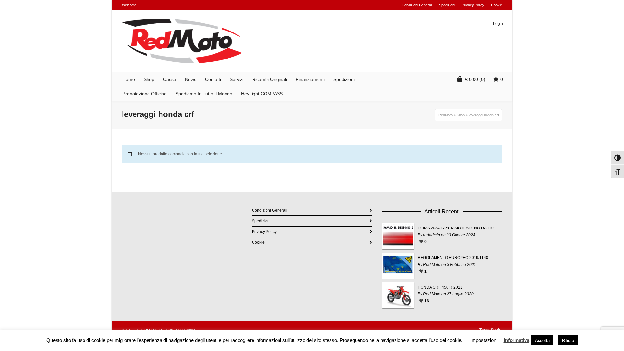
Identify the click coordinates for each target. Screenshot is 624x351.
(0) (475, 79)
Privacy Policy (473, 5)
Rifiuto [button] (568, 340)
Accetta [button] (542, 340)
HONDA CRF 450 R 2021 (440, 287)
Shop (461, 115)
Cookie (496, 5)
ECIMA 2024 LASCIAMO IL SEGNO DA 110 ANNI (458, 228)
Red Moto (431, 264)
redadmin (431, 235)
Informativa (516, 340)
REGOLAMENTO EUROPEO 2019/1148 (453, 257)
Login (498, 23)
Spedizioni (447, 5)
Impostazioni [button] (483, 340)
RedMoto (445, 115)
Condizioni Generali (417, 5)
